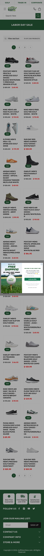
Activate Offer (32, 279)
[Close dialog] (41, 264)
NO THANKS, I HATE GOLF (32, 287)
